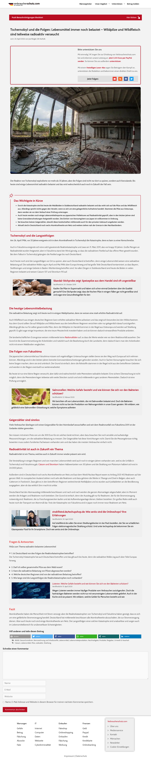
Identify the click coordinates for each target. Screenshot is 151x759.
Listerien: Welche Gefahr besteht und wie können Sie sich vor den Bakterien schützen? (90, 583)
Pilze (33, 643)
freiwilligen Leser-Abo (96, 67)
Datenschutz (81, 756)
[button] (20, 636)
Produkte (102, 640)
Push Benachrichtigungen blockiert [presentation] (27, 17)
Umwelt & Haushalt (121, 640)
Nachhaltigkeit (93, 640)
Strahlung (47, 643)
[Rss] (120, 79)
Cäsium (17, 643)
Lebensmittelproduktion (78, 640)
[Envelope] (115, 79)
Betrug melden (133, 4)
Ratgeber (110, 640)
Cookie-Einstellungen (119, 747)
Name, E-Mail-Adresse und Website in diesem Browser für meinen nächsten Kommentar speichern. (49, 702)
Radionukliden (71, 337)
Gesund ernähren (26, 640)
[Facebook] (126, 79)
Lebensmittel (64, 640)
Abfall (17, 640)
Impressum (69, 756)
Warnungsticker (85, 4)
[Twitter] (132, 79)
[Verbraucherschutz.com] (24, 4)
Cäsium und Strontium (48, 464)
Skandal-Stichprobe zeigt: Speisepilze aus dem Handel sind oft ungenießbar (94, 280)
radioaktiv (39, 643)
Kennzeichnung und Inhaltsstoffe (46, 640)
